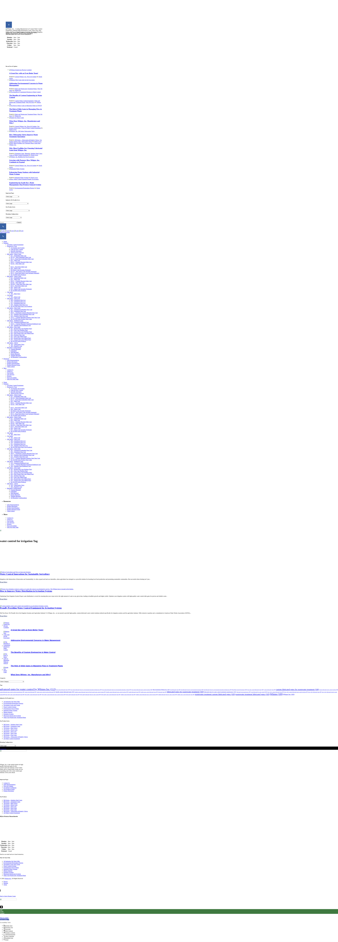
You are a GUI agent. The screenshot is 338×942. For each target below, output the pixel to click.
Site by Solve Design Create (8, 896)
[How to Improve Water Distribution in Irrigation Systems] (36, 589)
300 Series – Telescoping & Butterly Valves (27, 140)
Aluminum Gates (19, 153)
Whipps (276, 694)
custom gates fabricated (30, 692)
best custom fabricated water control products (141, 689)
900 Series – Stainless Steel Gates (13, 724)
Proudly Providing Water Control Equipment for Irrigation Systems (31, 608)
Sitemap (6, 883)
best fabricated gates (175, 689)
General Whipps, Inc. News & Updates (26, 76)
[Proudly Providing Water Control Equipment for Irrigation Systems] (24, 606)
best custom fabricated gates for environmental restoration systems (116, 689)
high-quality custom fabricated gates (33, 694)
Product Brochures (9, 791)
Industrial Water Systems (21, 177)
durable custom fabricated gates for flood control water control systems (90, 692)
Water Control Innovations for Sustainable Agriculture (25, 574)
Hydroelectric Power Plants (11, 708)
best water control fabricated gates (255, 689)
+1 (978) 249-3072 (7, 831)
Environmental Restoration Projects (24, 188)
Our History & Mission (10, 787)
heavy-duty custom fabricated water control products (296, 692)
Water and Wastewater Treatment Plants (26, 88)
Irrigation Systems (9, 714)
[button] (4, 919)
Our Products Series (9, 789)
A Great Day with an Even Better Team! (23, 73)
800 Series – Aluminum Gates (12, 726)
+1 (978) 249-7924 (11, 57)
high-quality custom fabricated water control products (54, 694)
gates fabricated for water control (259, 692)
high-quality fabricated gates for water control (90, 694)
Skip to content (4, 918)
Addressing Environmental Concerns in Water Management (35, 640)
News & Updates (8, 786)
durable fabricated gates (134, 692)
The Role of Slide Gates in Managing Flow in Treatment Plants (37, 666)
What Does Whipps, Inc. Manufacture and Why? (31, 675)
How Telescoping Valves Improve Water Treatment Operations (23, 136)
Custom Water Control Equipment (24, 101)
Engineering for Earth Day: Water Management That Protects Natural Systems (25, 184)
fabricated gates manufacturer (244, 692)
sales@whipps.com (11, 62)
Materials (27, 153)
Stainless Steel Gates (36, 153)
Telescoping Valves (26, 141)
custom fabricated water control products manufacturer (12, 692)
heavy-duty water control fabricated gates (14, 694)
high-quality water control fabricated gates (110, 694)
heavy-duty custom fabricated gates (275, 692)
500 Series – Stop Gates (10, 733)
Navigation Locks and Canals (12, 705)
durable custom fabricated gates (65, 692)
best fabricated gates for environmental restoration (192, 689)
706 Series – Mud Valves (10, 728)
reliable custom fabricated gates (128, 694)
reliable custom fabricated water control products (147, 694)
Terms (5, 884)
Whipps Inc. (8, 878)
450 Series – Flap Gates (10, 735)
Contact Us (3, 749)
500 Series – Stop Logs (10, 731)
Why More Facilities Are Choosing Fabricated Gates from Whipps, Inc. (25, 149)
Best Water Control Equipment (239, 689)
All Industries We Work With (12, 701)
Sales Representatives (9, 784)
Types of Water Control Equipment (31, 128)
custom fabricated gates (270, 689)
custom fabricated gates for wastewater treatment (297, 689)
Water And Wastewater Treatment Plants (15, 717)
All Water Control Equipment (12, 738)
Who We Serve (30, 102)
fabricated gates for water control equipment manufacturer (220, 692)
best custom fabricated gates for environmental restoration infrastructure (86, 689)
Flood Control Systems (10, 707)
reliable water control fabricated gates (186, 694)
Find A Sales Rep (5, 232)
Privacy (6, 881)
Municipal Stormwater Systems (12, 715)
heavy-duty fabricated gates (314, 692)
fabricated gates (162, 692)
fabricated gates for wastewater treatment (185, 692)
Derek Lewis (12, 129)
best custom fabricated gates (63, 689)
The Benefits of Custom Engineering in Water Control (33, 652)
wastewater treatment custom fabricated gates (215, 694)
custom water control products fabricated (46, 692)
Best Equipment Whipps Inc (161, 689)
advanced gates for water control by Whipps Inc (28, 689)
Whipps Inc (18, 90)
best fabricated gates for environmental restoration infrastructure (218, 689)
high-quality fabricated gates (73, 694)
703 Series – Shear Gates (10, 730)
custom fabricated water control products (328, 689)
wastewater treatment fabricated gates (253, 694)
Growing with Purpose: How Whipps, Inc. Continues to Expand (24, 161)
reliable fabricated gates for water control (167, 694)
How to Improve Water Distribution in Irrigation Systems (26, 591)
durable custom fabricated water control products (117, 692)
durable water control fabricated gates (149, 692)
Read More (3, 582)
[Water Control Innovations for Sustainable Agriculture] (15, 572)
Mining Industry (8, 712)
